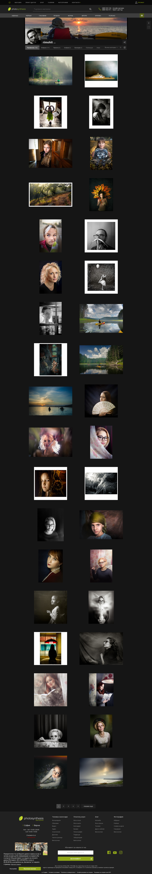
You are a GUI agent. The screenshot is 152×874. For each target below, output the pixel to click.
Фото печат (77, 820)
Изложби (98, 820)
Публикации (89, 47)
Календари (77, 826)
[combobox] (111, 47)
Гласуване (42, 16)
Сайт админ (44, 872)
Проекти (57, 16)
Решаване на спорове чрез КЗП (102, 872)
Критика (98, 16)
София (27, 825)
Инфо (98, 47)
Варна (37, 825)
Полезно (112, 16)
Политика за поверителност (68, 872)
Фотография (63, 2)
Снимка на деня (119, 826)
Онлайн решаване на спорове (85, 872)
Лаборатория (78, 837)
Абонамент (75, 859)
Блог (42, 2)
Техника (97, 826)
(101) (45, 48)
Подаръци (77, 835)
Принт (31, 2)
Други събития (99, 829)
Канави (76, 829)
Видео (54, 826)
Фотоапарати (56, 820)
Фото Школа (99, 823)
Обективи (55, 823)
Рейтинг (29, 16)
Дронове (55, 835)
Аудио (54, 829)
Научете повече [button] (16, 864)
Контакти (76, 2)
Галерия (51, 2)
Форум (70, 16)
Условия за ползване (54, 872)
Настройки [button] (13, 869)
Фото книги (77, 823)
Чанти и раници (57, 837)
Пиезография (78, 832)
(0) (56, 48)
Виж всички (56, 840)
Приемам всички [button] (30, 869)
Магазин (18, 2)
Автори (84, 16)
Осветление (56, 832)
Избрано (15, 16)
